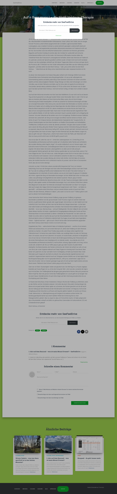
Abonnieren (75, 30)
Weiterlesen (58, 35)
